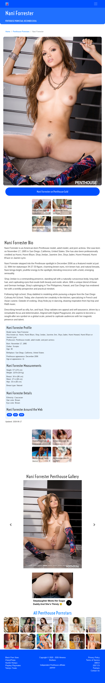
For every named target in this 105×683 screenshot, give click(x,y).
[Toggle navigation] (96, 4)
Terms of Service (93, 660)
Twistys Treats (11, 668)
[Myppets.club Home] (7, 4)
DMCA (97, 663)
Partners (96, 668)
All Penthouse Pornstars (52, 613)
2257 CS (96, 665)
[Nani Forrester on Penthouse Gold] (52, 111)
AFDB (21, 415)
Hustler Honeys (11, 663)
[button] (10, 524)
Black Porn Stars (12, 657)
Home (7, 32)
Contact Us (95, 671)
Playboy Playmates (13, 665)
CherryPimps (10, 660)
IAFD (15, 415)
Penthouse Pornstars (21, 32)
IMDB (9, 415)
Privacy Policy (94, 657)
